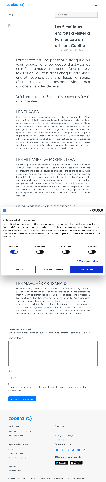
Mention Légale (29, 478)
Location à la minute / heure (20, 431)
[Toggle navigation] (96, 4)
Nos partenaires (14, 471)
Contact (11, 449)
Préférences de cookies (87, 261)
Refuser (19, 269)
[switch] (40, 252)
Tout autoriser (86, 269)
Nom (11, 371)
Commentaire (15, 338)
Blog (10, 15)
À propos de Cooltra (16, 454)
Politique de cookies (76, 478)
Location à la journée (17, 435)
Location (58, 431)
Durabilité (12, 466)
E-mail (12, 378)
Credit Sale (59, 440)
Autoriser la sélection (53, 269)
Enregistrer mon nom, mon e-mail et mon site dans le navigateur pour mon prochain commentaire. (47, 388)
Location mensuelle (16, 440)
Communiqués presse (17, 458)
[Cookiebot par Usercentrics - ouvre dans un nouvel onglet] (91, 210)
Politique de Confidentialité (52, 478)
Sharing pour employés (64, 435)
